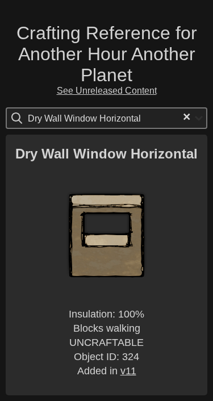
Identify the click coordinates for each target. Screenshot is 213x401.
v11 (128, 371)
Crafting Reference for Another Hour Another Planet (106, 54)
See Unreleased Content (107, 90)
